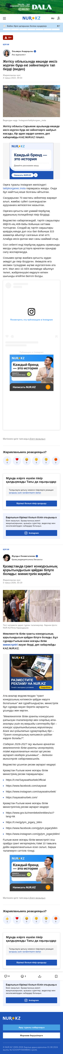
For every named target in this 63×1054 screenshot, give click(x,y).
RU (52, 18)
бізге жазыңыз (37, 439)
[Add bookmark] (56, 976)
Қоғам (6, 45)
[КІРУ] (59, 18)
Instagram (34, 533)
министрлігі (10, 644)
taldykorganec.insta (14, 188)
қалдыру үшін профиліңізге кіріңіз (25, 492)
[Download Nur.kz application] (31, 7)
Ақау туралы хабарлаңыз (32, 1027)
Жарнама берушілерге (31, 1035)
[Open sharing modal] (40, 976)
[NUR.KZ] (31, 18)
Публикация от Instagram (31, 352)
